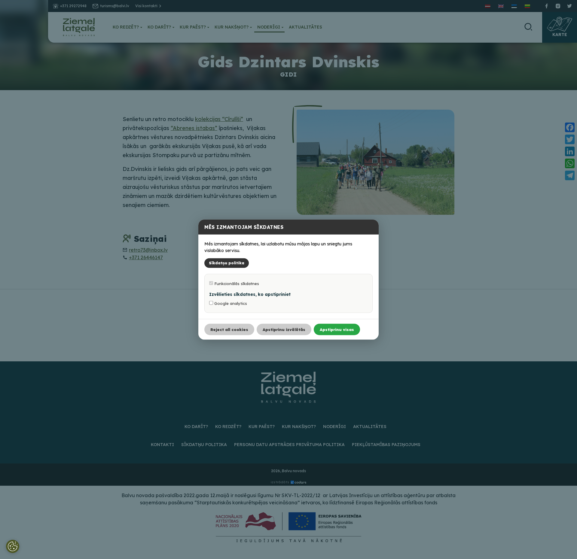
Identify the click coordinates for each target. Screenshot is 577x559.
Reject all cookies (229, 329)
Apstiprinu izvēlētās (284, 329)
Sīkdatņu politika (226, 263)
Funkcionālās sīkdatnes (236, 283)
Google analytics (230, 303)
